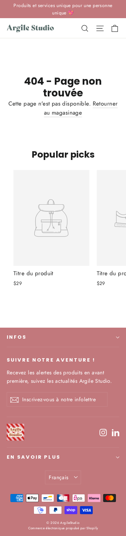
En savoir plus (33, 457)
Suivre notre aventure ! (51, 360)
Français (58, 477)
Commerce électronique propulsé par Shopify (63, 528)
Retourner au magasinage (81, 108)
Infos (17, 337)
